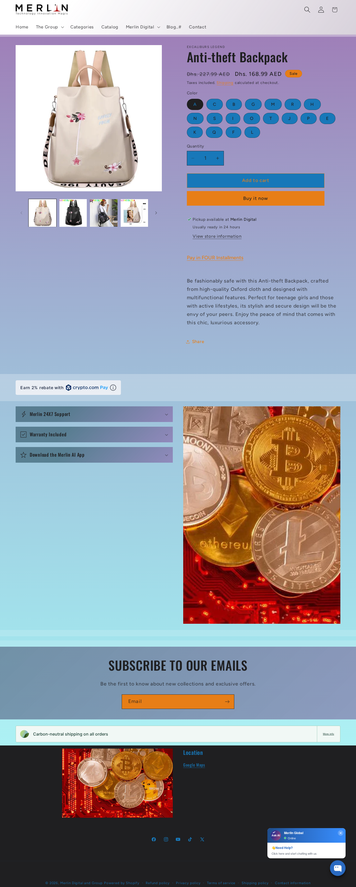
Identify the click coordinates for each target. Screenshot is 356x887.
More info (328, 733)
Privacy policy (188, 883)
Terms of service (221, 883)
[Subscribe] (227, 701)
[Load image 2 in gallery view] (73, 213)
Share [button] (198, 341)
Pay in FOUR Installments (215, 258)
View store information (217, 236)
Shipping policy (255, 883)
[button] (49, 27)
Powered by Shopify (121, 883)
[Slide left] (21, 213)
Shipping (225, 82)
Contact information (293, 883)
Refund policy (158, 883)
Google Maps (194, 765)
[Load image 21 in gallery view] (104, 213)
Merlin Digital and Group (81, 883)
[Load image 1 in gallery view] (42, 213)
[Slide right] (156, 213)
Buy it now (255, 198)
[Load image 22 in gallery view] (134, 213)
